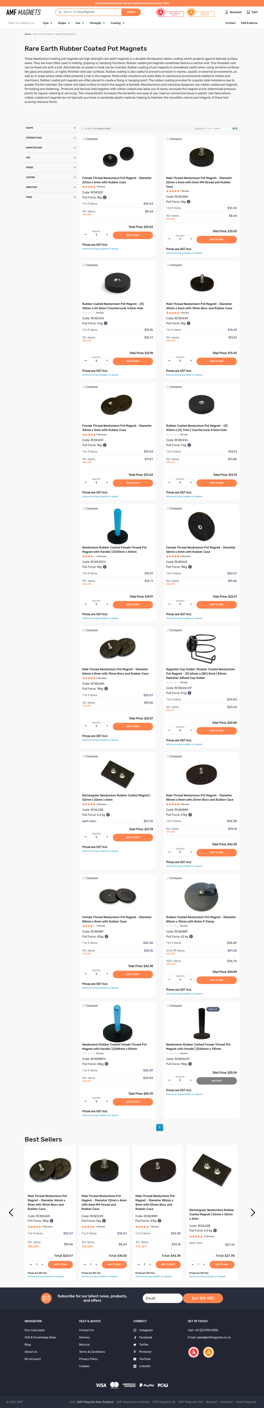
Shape (62, 23)
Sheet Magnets (246, 1402)
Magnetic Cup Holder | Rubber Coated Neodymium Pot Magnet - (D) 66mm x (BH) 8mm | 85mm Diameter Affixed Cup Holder (200, 674)
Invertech (226, 1402)
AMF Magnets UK (164, 1402)
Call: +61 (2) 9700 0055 (203, 1330)
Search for (73, 11)
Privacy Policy (88, 1359)
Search (131, 12)
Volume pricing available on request (100, 249)
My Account (33, 1359)
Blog (28, 1344)
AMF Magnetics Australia (133, 1402)
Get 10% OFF (203, 1298)
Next (253, 1212)
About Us (31, 1351)
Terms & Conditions (92, 1351)
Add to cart (133, 235)
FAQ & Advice (249, 23)
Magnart (211, 1402)
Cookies (84, 1366)
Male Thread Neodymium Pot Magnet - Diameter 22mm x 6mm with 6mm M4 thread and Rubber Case (199, 182)
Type (45, 23)
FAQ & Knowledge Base (40, 1337)
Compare (92, 139)
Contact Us (86, 1330)
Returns (84, 1344)
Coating (116, 23)
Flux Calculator (35, 1330)
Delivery (84, 1337)
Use (78, 23)
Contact (230, 23)
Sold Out (217, 1081)
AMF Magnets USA (190, 1402)
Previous (11, 1212)
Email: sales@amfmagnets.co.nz (209, 1337)
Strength (95, 23)
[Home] (23, 12)
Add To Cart (60, 1264)
